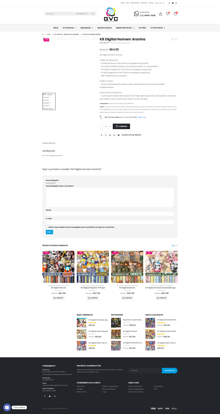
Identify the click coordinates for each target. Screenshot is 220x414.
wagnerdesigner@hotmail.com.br (55, 385)
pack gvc (132, 109)
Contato (80, 389)
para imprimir (161, 109)
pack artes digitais (121, 109)
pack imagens (141, 109)
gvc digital (150, 107)
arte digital (121, 107)
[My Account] (160, 13)
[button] (173, 245)
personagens (104, 112)
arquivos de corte (110, 107)
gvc (144, 107)
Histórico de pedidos (110, 386)
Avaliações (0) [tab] (48, 143)
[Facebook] (169, 2)
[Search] (92, 14)
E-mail (48, 218)
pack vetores (151, 109)
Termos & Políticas (135, 386)
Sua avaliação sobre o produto (60, 186)
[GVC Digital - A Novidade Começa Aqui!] (111, 14)
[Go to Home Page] (43, 34)
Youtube (50, 396)
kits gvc (111, 109)
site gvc (125, 112)
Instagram (55, 396)
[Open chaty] (7, 407)
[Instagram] (176, 2)
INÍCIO (56, 28)
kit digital (168, 107)
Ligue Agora (144, 12)
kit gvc (174, 107)
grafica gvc (138, 107)
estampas (129, 107)
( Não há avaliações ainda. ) (120, 43)
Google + (114, 135)
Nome (48, 210)
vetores (140, 112)
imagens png (159, 107)
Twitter (106, 135)
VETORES (142, 28)
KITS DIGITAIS (68, 28)
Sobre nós (124, 3)
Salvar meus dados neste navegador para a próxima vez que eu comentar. (81, 227)
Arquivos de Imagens (116, 103)
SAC (155, 389)
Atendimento (135, 3)
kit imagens (104, 109)
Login (104, 392)
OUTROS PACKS (157, 28)
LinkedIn (110, 135)
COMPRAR (123, 126)
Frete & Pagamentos (136, 389)
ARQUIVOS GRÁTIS (105, 28)
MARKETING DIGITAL (124, 28)
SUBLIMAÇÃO (85, 28)
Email (118, 135)
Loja (156, 3)
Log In (161, 3)
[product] (81, 323)
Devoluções (158, 386)
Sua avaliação (52, 180)
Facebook (101, 135)
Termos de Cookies (135, 392)
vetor (136, 112)
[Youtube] (172, 2)
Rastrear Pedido (147, 3)
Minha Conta (81, 392)
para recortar (171, 109)
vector (131, 112)
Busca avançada (109, 389)
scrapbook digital (116, 112)
